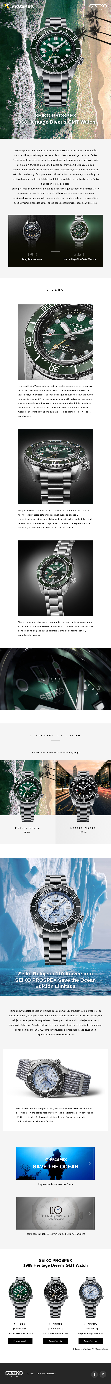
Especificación (20, 1341)
